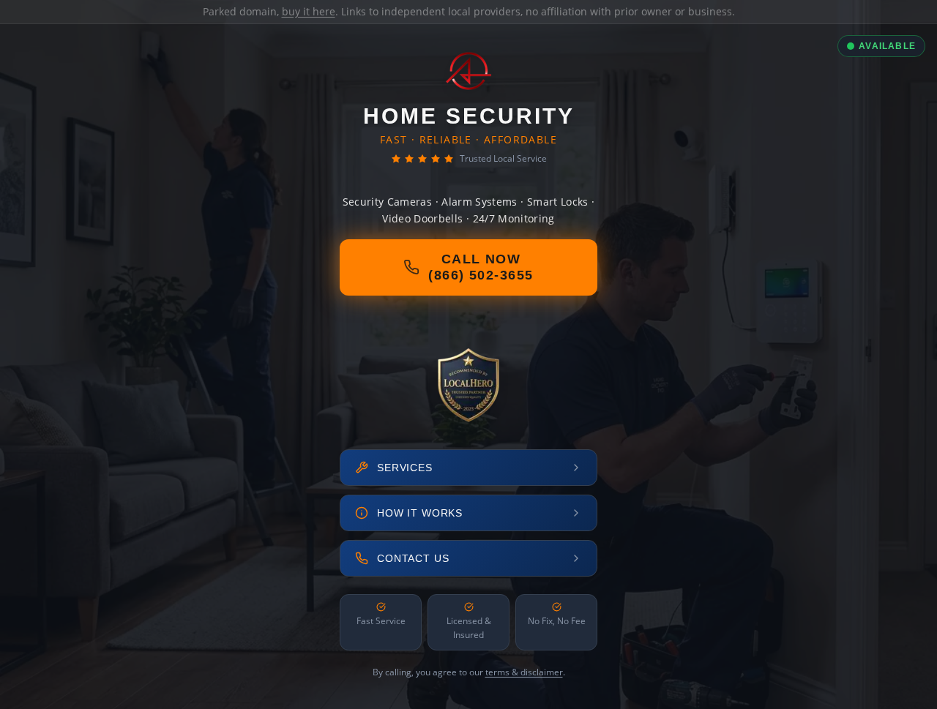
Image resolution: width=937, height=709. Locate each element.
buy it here (308, 11)
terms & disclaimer (524, 672)
